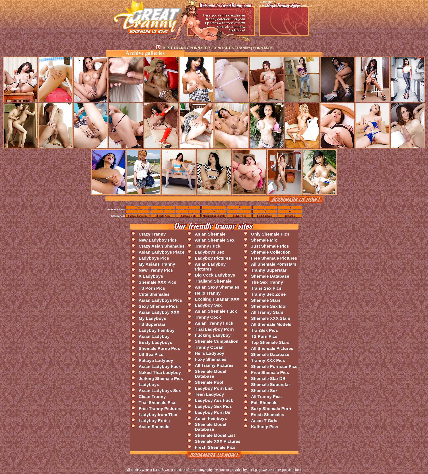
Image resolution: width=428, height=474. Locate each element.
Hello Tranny (208, 293)
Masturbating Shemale (214, 216)
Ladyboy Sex (239, 216)
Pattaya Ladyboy (156, 360)
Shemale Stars (266, 300)
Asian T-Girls (264, 420)
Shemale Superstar (270, 384)
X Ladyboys (151, 276)
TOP (137, 207)
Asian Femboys (211, 418)
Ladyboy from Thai (158, 414)
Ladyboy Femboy (157, 330)
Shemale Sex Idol (268, 306)
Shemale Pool (209, 382)
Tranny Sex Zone (268, 294)
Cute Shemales (154, 294)
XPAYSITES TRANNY (232, 48)
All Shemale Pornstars (273, 264)
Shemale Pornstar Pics (274, 366)
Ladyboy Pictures (213, 258)
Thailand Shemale (213, 281)
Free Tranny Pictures (160, 408)
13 (290, 211)
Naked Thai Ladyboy (160, 372)
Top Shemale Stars (270, 342)
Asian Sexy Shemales (217, 287)
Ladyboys (149, 384)
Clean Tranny (152, 396)
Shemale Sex (264, 390)
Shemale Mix (264, 240)
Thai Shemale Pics (158, 402)
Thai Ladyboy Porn (214, 329)
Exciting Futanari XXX (217, 299)
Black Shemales (264, 216)
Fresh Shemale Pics (215, 447)
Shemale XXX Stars (270, 318)
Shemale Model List (215, 435)
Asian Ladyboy (154, 336)
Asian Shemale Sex (215, 240)
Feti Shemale (264, 402)
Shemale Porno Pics (159, 348)
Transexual (290, 216)
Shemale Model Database (210, 374)
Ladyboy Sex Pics (213, 406)
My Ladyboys (152, 318)
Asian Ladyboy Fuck (160, 366)
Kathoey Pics (264, 426)
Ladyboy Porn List (214, 388)
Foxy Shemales (210, 359)
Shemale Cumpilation (217, 341)
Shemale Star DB (268, 378)
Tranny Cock (208, 317)
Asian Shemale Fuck (216, 311)
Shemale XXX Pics (157, 282)
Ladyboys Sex (209, 252)
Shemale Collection (271, 252)
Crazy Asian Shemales (162, 246)
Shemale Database (270, 276)
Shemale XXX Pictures (218, 441)
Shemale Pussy (163, 216)
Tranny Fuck (207, 246)
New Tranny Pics (156, 270)
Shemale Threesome (137, 216)
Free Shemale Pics (270, 372)
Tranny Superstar (268, 270)
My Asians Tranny (157, 264)
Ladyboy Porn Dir (213, 412)
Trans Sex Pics (266, 288)
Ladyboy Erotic (154, 420)
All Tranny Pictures (214, 365)
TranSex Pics (264, 330)
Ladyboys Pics (154, 258)
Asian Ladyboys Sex (160, 390)
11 (239, 211)
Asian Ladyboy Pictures (210, 266)
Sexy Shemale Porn (271, 408)
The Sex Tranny (267, 282)
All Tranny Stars (267, 312)
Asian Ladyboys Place (162, 252)
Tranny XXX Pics (268, 360)
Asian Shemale (154, 426)
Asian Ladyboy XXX (159, 312)
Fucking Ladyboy (213, 335)
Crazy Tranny (152, 234)
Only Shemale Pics (270, 234)
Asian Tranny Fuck (214, 323)
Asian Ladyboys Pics (160, 300)
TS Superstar (152, 324)
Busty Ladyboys (155, 342)
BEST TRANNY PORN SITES (187, 48)
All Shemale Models (271, 324)
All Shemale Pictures (272, 348)
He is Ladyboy (209, 353)
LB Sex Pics (151, 354)
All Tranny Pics (266, 396)
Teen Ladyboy (209, 394)
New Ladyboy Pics (158, 240)
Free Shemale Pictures (274, 258)
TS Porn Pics (152, 288)
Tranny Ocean (209, 347)
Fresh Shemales (267, 414)
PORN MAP (262, 48)
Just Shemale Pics (270, 246)
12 (264, 211)
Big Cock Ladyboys (215, 275)
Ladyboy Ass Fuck (214, 400)
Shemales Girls (188, 216)
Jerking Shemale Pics (161, 378)
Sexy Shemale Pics (158, 306)
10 (214, 211)
